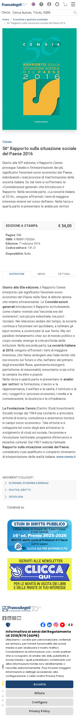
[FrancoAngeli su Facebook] (4, 619)
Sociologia (16, 496)
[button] (32, 4)
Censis (7, 142)
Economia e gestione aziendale (30, 19)
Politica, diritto (20, 490)
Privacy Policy (39, 711)
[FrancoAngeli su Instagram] (14, 619)
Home (5, 19)
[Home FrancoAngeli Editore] (15, 5)
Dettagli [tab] (64, 274)
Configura (39, 702)
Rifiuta (40, 693)
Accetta (39, 684)
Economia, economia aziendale (29, 483)
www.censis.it (66, 457)
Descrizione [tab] (17, 274)
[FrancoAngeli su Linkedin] (9, 619)
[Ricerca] (75, 12)
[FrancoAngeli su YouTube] (19, 619)
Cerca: (6, 12)
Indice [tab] (41, 274)
